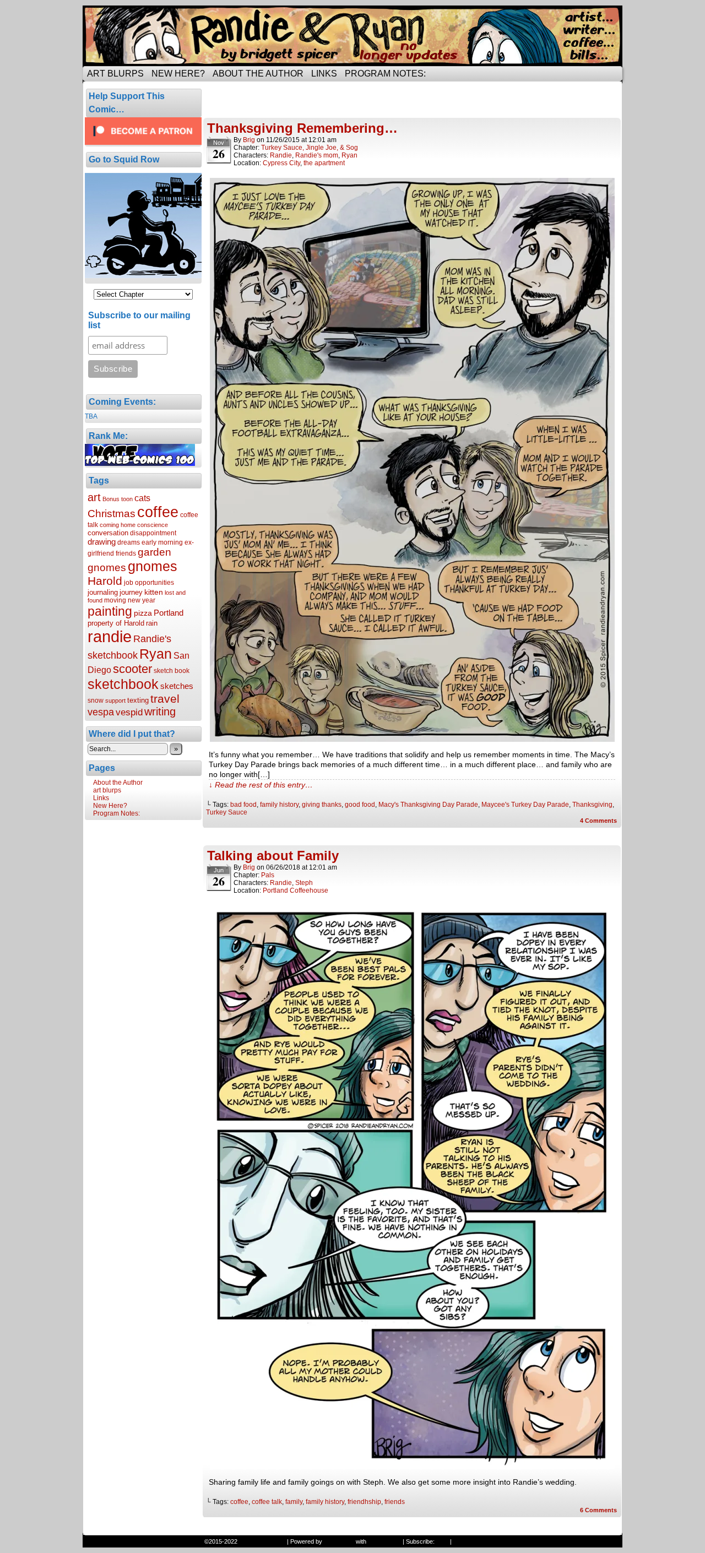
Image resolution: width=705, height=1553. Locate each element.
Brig (249, 140)
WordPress (339, 1541)
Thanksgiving (592, 804)
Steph (304, 883)
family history (279, 804)
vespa (101, 712)
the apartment (324, 163)
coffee (157, 512)
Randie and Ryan (352, 36)
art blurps (115, 73)
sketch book (171, 671)
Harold (105, 580)
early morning (162, 542)
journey (131, 592)
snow (96, 700)
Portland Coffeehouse (295, 890)
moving (115, 600)
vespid (129, 712)
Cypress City (281, 163)
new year (141, 600)
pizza (143, 613)
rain (152, 623)
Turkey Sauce (226, 812)
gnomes (152, 566)
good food (360, 804)
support (115, 700)
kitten (153, 592)
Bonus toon (117, 499)
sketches (176, 686)
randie (110, 636)
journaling (103, 592)
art (94, 497)
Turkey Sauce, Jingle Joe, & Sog (309, 147)
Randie (281, 155)
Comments (598, 820)
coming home (117, 525)
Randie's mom (316, 155)
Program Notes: (385, 73)
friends (126, 553)
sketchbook (123, 684)
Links (324, 73)
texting (138, 700)
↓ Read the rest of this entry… (261, 784)
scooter (132, 669)
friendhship (364, 1502)
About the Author (258, 73)
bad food (243, 804)
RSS (442, 1541)
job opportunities (149, 583)
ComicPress (384, 1541)
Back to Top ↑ (471, 1541)
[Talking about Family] (412, 1466)
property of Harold (116, 623)
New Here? (178, 73)
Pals (267, 875)
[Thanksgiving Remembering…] (412, 739)
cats (142, 498)
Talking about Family (273, 855)
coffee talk (267, 1502)
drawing (102, 541)
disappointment (153, 533)
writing (160, 711)
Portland (168, 612)
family (293, 1502)
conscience (152, 525)
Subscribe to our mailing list (139, 320)
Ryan (155, 653)
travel (165, 698)
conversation (108, 533)
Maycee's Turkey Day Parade (525, 804)
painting (110, 611)
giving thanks (321, 804)
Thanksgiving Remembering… (302, 128)
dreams (128, 542)
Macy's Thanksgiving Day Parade (428, 804)
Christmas (111, 513)
